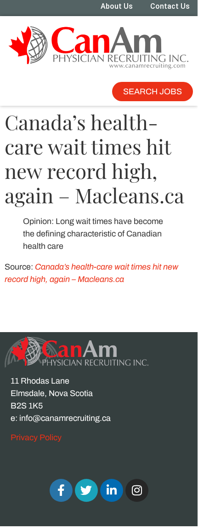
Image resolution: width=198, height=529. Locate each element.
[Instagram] (136, 490)
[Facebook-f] (61, 490)
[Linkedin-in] (111, 490)
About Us (117, 6)
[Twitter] (86, 490)
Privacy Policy (36, 437)
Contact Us (170, 6)
